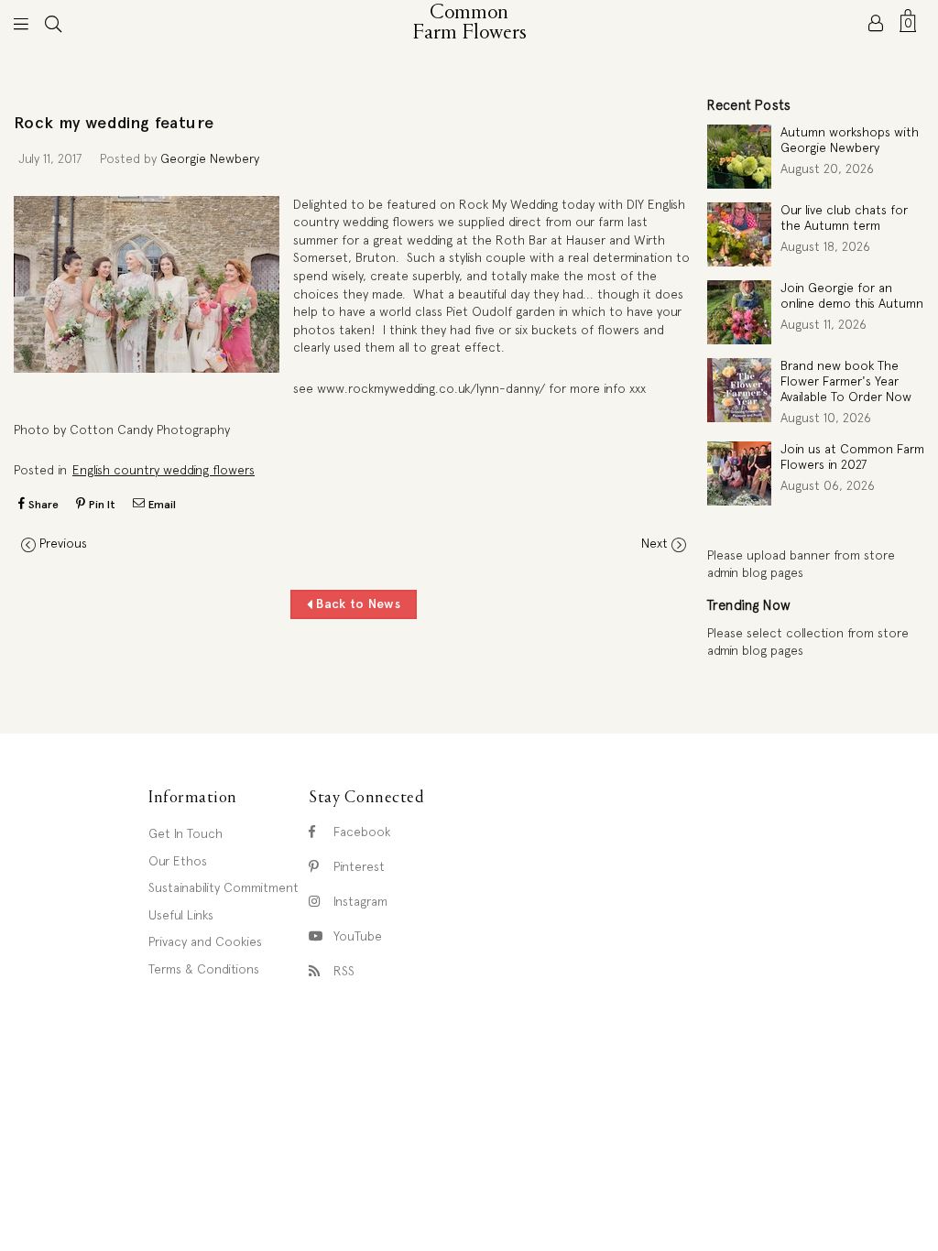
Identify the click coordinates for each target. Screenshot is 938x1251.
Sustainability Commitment (223, 887)
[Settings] (875, 23)
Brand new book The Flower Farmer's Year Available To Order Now (845, 381)
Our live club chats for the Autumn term (844, 217)
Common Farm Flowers (471, 23)
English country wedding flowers (163, 469)
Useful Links (180, 915)
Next (654, 543)
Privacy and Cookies (205, 941)
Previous (63, 543)
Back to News (356, 603)
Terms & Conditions (203, 969)
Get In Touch (185, 833)
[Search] (53, 23)
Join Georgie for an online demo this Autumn (851, 295)
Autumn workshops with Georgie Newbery (849, 140)
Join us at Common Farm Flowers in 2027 (852, 456)
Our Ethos (177, 861)
